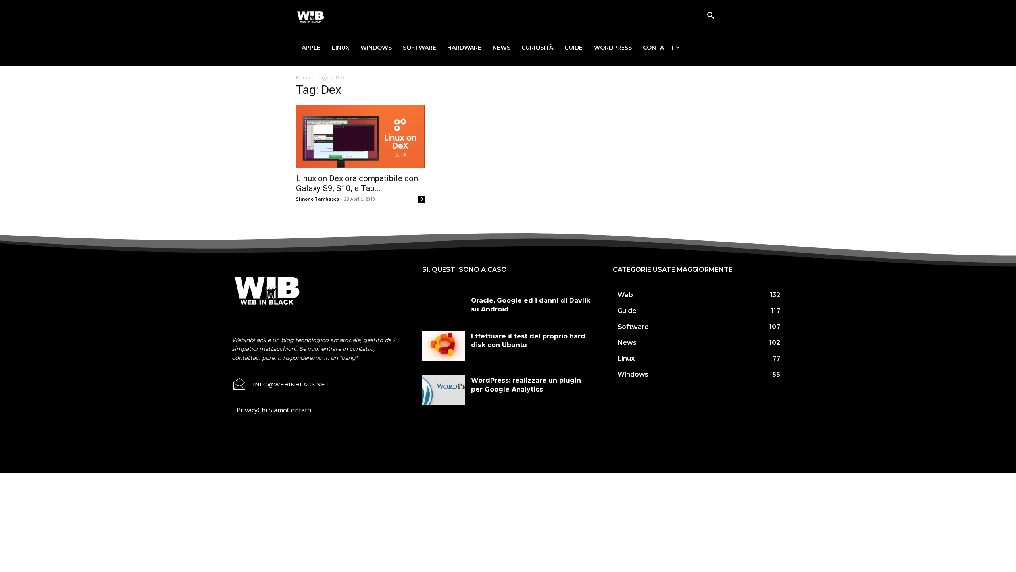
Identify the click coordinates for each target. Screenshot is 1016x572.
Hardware (464, 47)
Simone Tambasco (317, 199)
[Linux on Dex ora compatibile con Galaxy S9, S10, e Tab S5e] (360, 136)
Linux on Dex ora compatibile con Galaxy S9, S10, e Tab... (357, 183)
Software (419, 47)
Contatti (658, 47)
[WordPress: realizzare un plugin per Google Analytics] (443, 390)
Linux (340, 47)
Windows (376, 47)
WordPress (613, 47)
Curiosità (537, 47)
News (501, 47)
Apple (311, 47)
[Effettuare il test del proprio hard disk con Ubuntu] (443, 346)
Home (303, 77)
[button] (710, 16)
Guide (573, 47)
